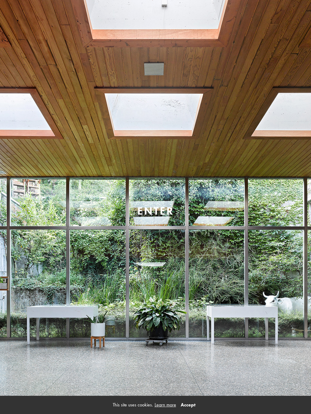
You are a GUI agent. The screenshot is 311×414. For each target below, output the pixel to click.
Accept (188, 405)
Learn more (165, 405)
